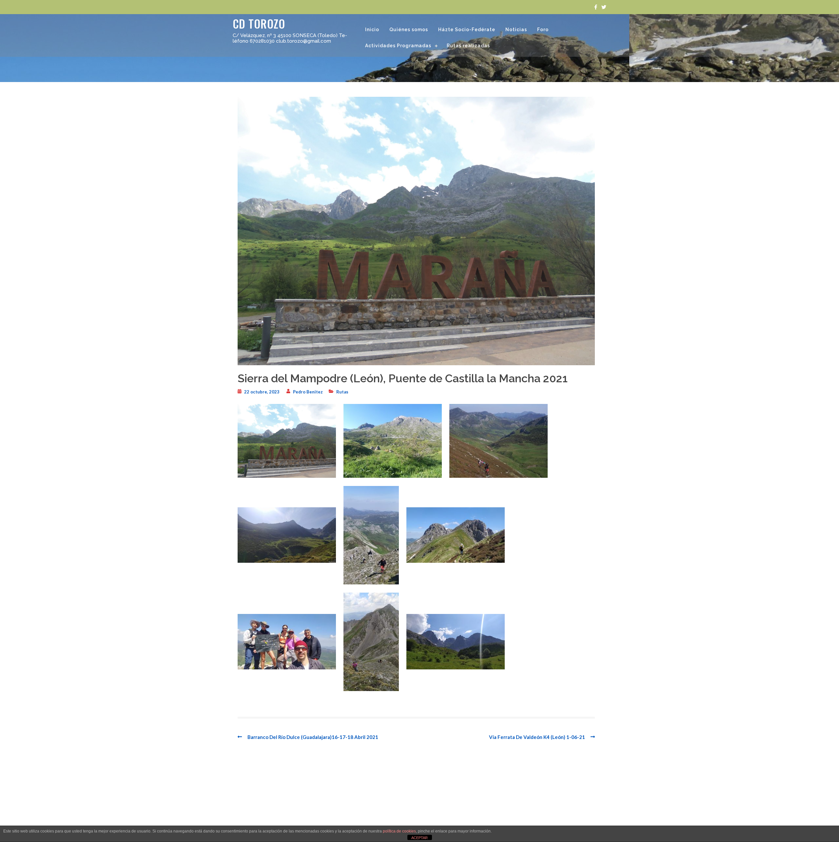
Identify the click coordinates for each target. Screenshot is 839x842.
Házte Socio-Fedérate (466, 29)
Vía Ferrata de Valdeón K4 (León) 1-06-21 (537, 737)
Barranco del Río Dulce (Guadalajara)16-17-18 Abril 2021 (312, 737)
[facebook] (595, 7)
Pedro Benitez (308, 391)
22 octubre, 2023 (262, 391)
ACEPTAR (419, 838)
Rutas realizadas (468, 45)
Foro (543, 29)
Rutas (342, 391)
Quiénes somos (408, 29)
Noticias (516, 29)
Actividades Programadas (398, 45)
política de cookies (399, 831)
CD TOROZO (259, 23)
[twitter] (603, 7)
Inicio (372, 29)
